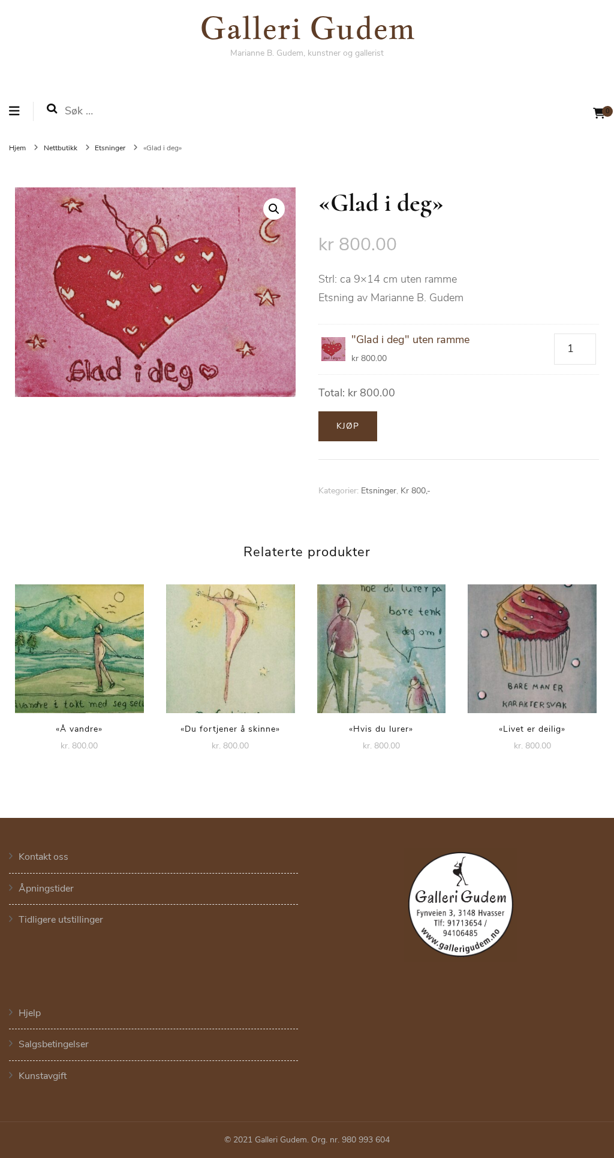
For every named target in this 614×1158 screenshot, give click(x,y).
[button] (274, 209)
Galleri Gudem (307, 27)
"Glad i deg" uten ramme (410, 339)
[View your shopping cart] (599, 113)
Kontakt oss (43, 856)
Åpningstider (46, 888)
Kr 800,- (416, 490)
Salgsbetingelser (54, 1044)
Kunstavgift (43, 1076)
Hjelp (30, 1013)
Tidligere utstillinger (61, 919)
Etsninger (378, 490)
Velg (79, 645)
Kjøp (347, 426)
